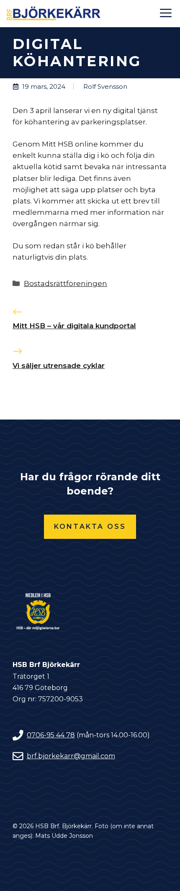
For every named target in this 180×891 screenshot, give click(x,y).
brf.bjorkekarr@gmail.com (71, 756)
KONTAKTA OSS (90, 526)
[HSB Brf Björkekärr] (54, 13)
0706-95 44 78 (51, 735)
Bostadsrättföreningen (65, 283)
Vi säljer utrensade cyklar (59, 365)
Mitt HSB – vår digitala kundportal (74, 326)
